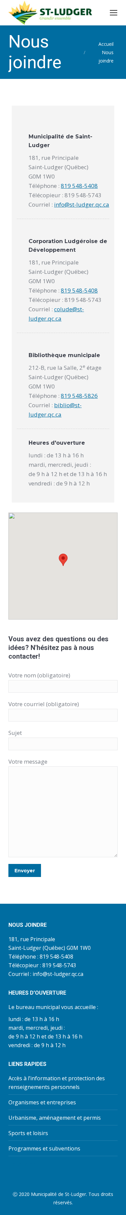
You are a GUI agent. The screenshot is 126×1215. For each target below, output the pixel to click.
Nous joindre (24, 1164)
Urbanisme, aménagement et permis (54, 1117)
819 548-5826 (79, 396)
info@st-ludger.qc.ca (81, 204)
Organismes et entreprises (42, 1102)
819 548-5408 (79, 186)
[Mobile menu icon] (114, 13)
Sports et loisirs (28, 1133)
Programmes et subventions (44, 1148)
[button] (63, 560)
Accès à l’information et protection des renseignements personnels (56, 1083)
